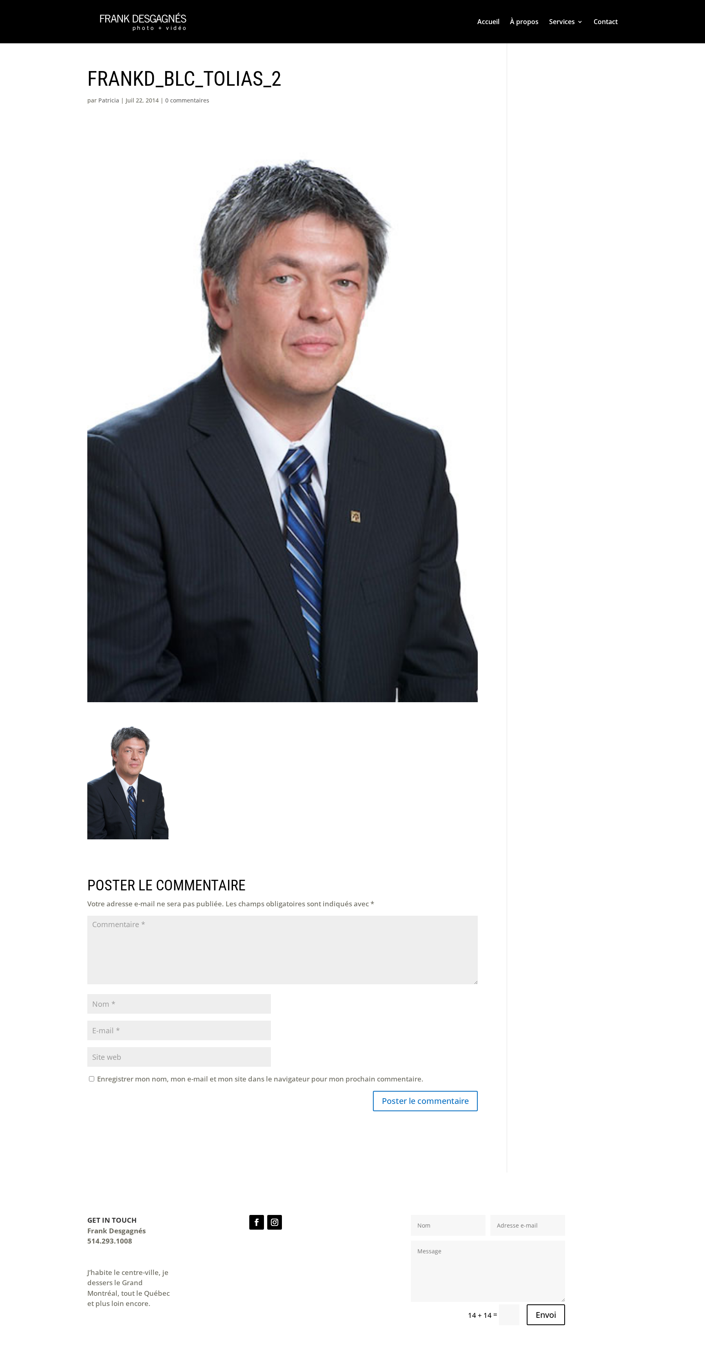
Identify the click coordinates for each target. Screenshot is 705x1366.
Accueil (488, 22)
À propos (524, 22)
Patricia (108, 100)
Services (562, 22)
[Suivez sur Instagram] (274, 1222)
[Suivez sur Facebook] (256, 1222)
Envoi (546, 1314)
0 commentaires (187, 100)
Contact (606, 22)
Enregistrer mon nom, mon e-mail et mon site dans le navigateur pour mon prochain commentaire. (260, 1078)
